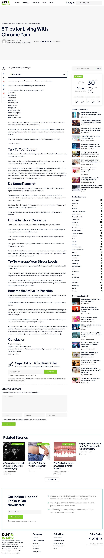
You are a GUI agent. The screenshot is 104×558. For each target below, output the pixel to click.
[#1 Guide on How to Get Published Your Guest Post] (76, 154)
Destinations (87, 219)
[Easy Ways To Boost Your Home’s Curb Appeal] (76, 355)
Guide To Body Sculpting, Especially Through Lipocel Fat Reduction (91, 370)
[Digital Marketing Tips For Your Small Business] (76, 327)
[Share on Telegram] (4, 97)
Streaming (86, 125)
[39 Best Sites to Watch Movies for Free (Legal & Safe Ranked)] (76, 123)
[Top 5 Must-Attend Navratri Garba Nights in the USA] (76, 180)
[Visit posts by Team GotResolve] (4, 41)
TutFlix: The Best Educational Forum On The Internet (90, 379)
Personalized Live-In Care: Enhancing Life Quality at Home (91, 161)
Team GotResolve (15, 40)
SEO (84, 156)
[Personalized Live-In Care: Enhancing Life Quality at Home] (76, 162)
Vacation (87, 291)
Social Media (87, 277)
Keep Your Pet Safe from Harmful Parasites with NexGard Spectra (90, 446)
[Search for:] (86, 68)
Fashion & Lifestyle (88, 182)
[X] (68, 2)
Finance (87, 236)
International (87, 255)
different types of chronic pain (34, 86)
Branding (87, 206)
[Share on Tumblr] (4, 89)
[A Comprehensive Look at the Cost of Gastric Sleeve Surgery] (14, 451)
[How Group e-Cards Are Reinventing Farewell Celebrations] (76, 170)
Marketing (87, 263)
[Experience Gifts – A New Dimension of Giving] (76, 319)
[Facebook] (66, 2)
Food (87, 239)
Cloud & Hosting (87, 214)
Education (87, 222)
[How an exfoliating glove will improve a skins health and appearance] (76, 345)
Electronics (87, 117)
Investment (87, 260)
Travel (87, 288)
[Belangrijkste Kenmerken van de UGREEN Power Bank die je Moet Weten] (76, 188)
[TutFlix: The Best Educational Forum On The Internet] (76, 380)
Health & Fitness (88, 164)
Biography (87, 203)
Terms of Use (29, 378)
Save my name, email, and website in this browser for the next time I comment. (25, 419)
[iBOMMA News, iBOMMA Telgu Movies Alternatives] (76, 301)
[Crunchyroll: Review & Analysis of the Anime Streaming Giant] (76, 130)
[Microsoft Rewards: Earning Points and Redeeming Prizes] (76, 146)
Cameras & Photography (87, 211)
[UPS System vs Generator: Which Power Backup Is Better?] (76, 115)
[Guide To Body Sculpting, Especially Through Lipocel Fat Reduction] (76, 370)
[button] (48, 41)
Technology (87, 285)
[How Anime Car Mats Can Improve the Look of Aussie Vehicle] (76, 309)
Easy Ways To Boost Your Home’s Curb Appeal (89, 353)
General (87, 244)
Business (85, 174)
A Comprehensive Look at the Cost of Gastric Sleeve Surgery (13, 466)
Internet (85, 148)
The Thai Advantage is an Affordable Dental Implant (64, 466)
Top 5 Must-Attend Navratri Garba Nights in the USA (90, 179)
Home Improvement (87, 249)
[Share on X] (40, 41)
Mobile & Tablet (87, 266)
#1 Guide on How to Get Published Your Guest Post (90, 153)
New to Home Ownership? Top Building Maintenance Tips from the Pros (91, 335)
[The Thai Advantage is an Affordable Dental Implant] (65, 451)
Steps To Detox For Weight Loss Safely (37, 464)
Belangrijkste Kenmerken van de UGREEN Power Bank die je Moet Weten (91, 187)
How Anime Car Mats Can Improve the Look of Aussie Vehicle (90, 309)
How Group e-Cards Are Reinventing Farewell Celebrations (89, 170)
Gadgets (87, 241)
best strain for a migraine (17, 253)
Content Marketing (92, 156)
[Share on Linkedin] (43, 41)
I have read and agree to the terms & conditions (23, 375)
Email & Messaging (88, 140)
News (84, 192)
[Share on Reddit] (45, 41)
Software (87, 280)
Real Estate (87, 271)
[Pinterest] (71, 2)
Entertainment (87, 230)
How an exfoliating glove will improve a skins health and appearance (90, 345)
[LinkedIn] (73, 2)
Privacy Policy (60, 378)
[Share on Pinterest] (4, 81)
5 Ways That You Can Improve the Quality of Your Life (90, 361)
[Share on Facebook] (4, 74)
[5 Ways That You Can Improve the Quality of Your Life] (76, 362)
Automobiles (87, 200)
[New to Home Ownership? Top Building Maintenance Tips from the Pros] (76, 335)
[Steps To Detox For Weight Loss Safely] (39, 451)
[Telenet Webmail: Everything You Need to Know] (76, 138)
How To (91, 148)
